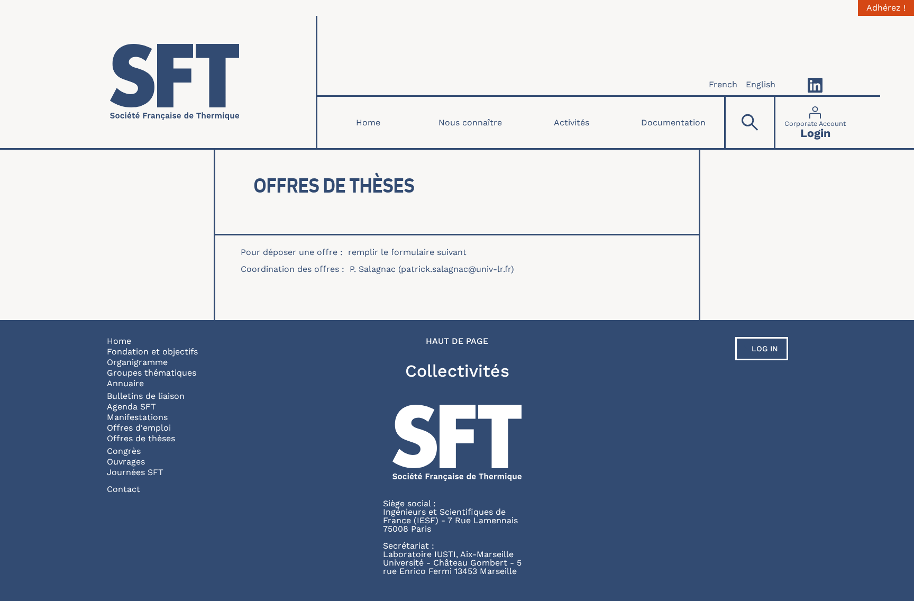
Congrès (124, 451)
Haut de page (457, 341)
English (760, 84)
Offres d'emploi (139, 428)
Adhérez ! (886, 8)
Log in (765, 348)
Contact (123, 489)
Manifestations (137, 417)
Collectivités (457, 370)
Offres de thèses (141, 438)
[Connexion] (815, 122)
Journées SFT (135, 472)
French (723, 84)
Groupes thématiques (151, 373)
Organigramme (137, 362)
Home (368, 122)
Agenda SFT (131, 407)
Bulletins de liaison (146, 396)
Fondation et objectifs (152, 352)
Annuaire (125, 383)
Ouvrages (126, 462)
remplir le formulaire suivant (407, 252)
